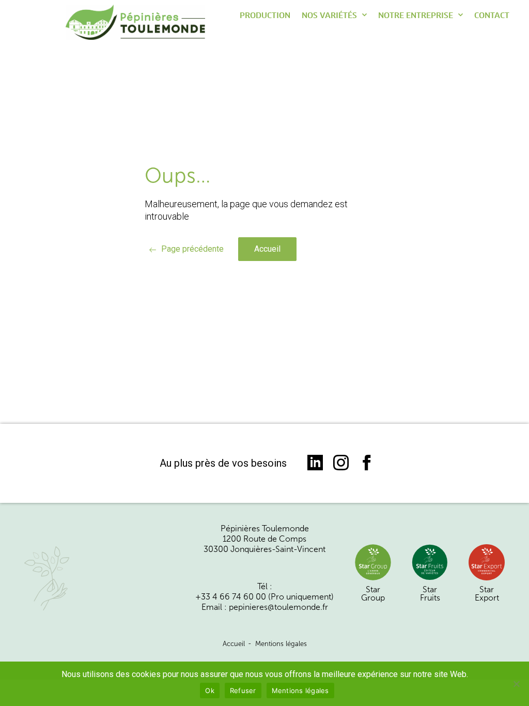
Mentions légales (281, 643)
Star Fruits (430, 593)
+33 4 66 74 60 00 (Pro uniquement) (264, 597)
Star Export (487, 593)
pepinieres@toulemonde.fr (278, 607)
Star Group (373, 593)
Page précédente (192, 249)
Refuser (243, 690)
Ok (209, 690)
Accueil (267, 249)
